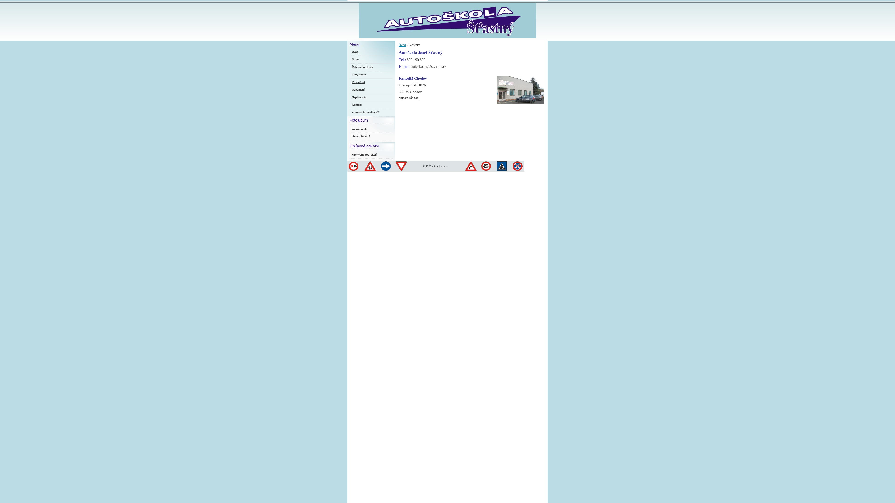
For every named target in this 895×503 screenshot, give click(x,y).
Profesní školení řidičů (365, 112)
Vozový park (359, 129)
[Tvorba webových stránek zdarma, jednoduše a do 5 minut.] (447, 167)
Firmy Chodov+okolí (364, 154)
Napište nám (359, 97)
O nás (355, 59)
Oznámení (358, 89)
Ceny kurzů (359, 74)
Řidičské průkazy (362, 67)
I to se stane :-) (361, 136)
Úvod (402, 45)
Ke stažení (358, 82)
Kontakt (357, 104)
